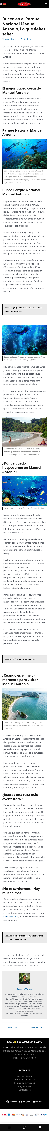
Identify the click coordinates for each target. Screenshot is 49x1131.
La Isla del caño (10, 916)
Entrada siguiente (38, 1027)
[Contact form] (9, 1127)
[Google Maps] (39, 1127)
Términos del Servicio (24, 1079)
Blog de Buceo (25, 1086)
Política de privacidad (24, 1083)
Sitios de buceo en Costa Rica (16, 39)
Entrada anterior (10, 1027)
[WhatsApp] (24, 1127)
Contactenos (24, 1089)
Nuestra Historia (24, 1076)
